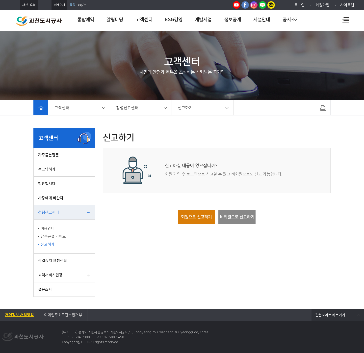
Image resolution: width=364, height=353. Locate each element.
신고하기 (47, 244)
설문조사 (45, 289)
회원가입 (322, 5)
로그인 (299, 5)
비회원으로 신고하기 (237, 217)
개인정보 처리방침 (19, 315)
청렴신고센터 (48, 212)
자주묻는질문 (48, 155)
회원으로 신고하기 (196, 217)
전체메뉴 (345, 20)
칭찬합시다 (46, 184)
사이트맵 (347, 5)
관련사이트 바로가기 (330, 315)
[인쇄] (323, 107)
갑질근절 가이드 (53, 236)
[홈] (40, 107)
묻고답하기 (46, 169)
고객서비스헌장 (50, 275)
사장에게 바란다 (50, 198)
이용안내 (47, 228)
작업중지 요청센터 (52, 261)
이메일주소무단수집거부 (63, 315)
